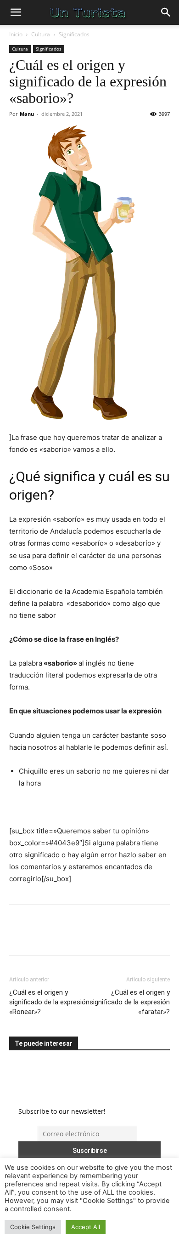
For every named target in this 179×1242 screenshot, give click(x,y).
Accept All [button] (85, 1227)
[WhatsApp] (82, 936)
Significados (74, 34)
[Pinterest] (60, 936)
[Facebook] (18, 936)
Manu (27, 113)
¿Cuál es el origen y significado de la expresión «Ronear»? (49, 1002)
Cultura (40, 34)
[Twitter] (39, 936)
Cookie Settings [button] (33, 1227)
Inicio (15, 34)
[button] (15, 12)
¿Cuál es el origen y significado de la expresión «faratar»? (130, 1002)
